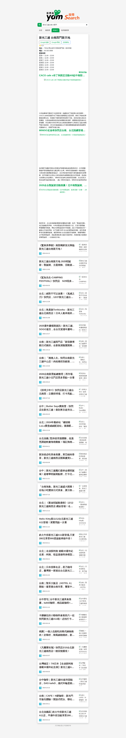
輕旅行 (55, 30)
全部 (40, 30)
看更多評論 (83, 72)
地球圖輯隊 (65, 30)
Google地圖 (44, 42)
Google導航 (56, 42)
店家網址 (66, 42)
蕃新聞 (47, 30)
